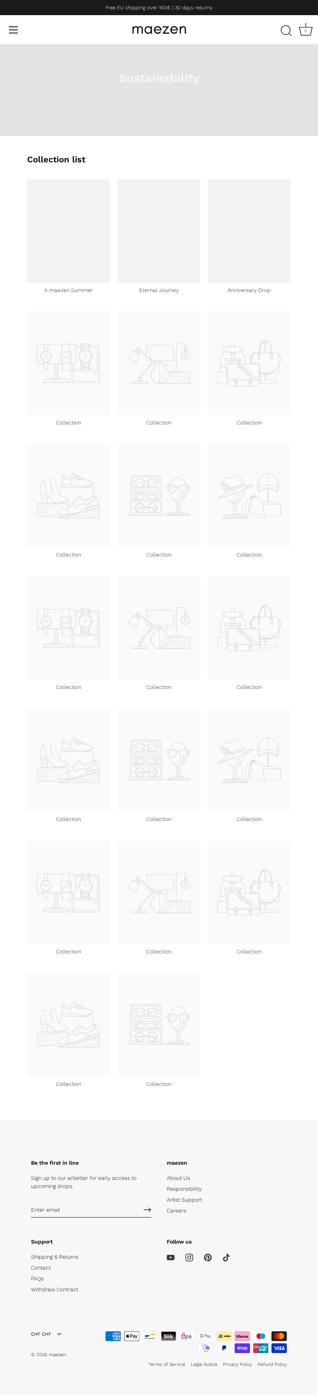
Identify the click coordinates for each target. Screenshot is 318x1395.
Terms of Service (167, 1364)
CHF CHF (41, 1334)
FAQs (37, 1278)
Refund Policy (272, 1364)
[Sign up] (147, 1210)
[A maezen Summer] (68, 231)
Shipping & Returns (54, 1257)
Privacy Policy (237, 1364)
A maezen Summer (68, 290)
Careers (176, 1210)
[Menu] (13, 29)
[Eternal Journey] (159, 231)
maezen (57, 1354)
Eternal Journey (159, 290)
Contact (41, 1268)
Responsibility (184, 1189)
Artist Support (184, 1200)
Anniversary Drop (249, 290)
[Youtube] (171, 1257)
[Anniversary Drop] (249, 231)
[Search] (286, 31)
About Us (178, 1178)
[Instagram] (189, 1257)
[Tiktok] (226, 1257)
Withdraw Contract (54, 1289)
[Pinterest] (208, 1257)
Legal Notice (204, 1364)
